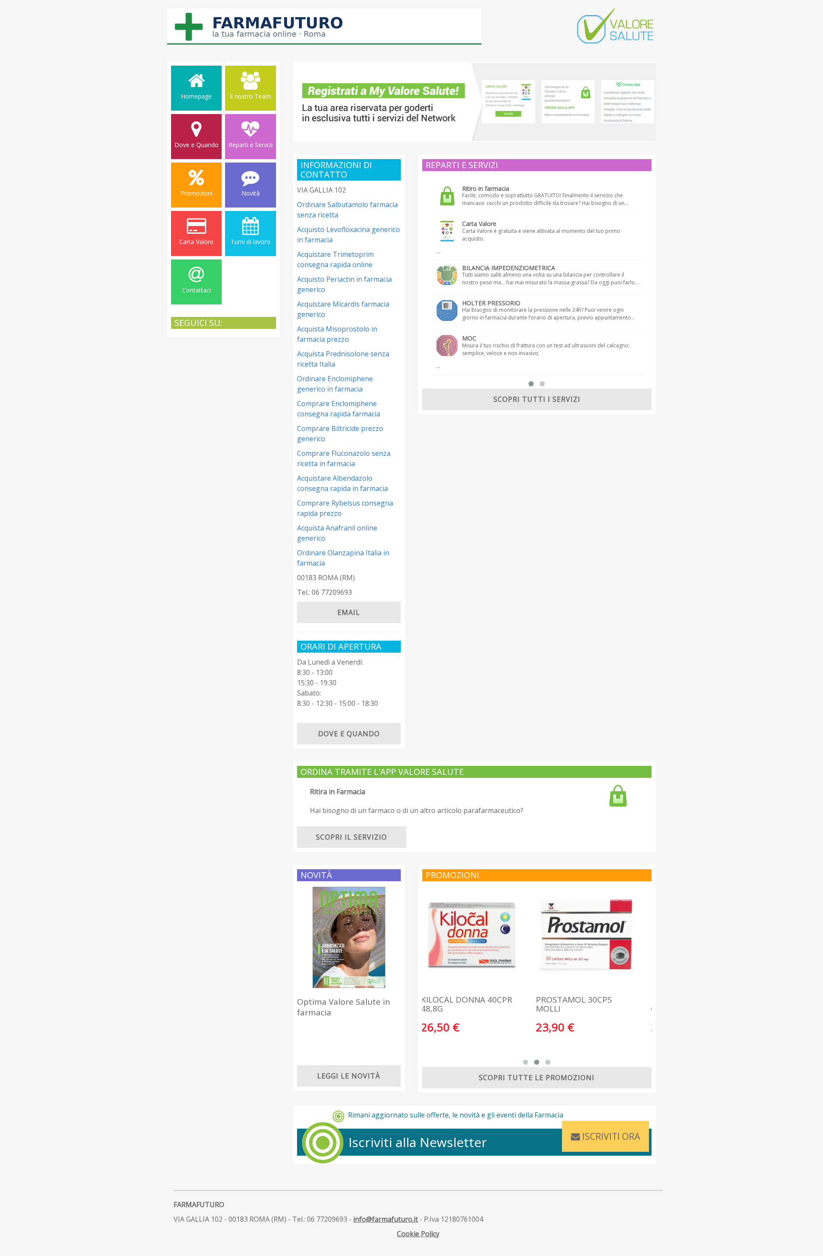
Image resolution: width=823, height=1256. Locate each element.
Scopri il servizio (351, 837)
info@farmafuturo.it (385, 1219)
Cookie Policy (418, 1233)
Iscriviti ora (610, 1136)
